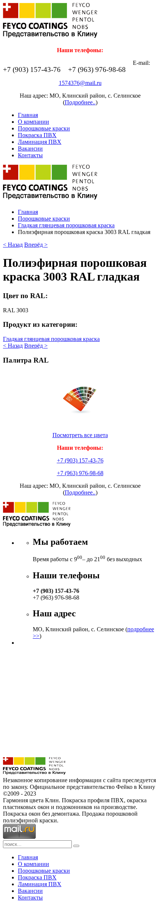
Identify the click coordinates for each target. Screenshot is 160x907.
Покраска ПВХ (37, 135)
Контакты (30, 155)
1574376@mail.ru (80, 83)
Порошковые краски (44, 128)
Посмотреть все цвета (80, 435)
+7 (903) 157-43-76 (80, 460)
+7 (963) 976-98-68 (80, 473)
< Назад (13, 244)
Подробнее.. (80, 102)
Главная (28, 115)
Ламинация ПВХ (39, 142)
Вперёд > (36, 244)
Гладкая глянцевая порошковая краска (66, 225)
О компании (33, 121)
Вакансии (30, 148)
